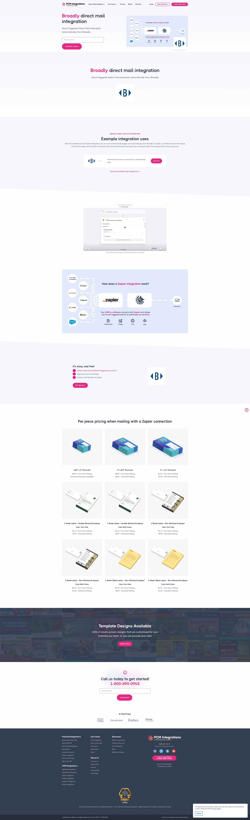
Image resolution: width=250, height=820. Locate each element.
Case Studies (95, 770)
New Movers (66, 749)
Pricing (122, 4)
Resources (116, 737)
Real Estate (94, 749)
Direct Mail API (67, 743)
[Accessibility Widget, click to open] (247, 410)
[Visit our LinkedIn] (167, 751)
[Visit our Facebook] (161, 751)
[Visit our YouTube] (174, 751)
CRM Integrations (69, 766)
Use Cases (112, 4)
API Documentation (118, 740)
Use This (156, 161)
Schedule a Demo (71, 46)
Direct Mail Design (68, 758)
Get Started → (80, 385)
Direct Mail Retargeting (69, 746)
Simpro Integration (68, 784)
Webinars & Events (118, 752)
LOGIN (151, 4)
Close (199, 813)
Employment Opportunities (179, 817)
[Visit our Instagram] (155, 751)
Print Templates (117, 746)
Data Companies (96, 743)
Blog (113, 749)
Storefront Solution (68, 752)
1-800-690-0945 (180, 4)
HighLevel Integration (69, 769)
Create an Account (118, 743)
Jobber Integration (68, 778)
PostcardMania (72, 817)
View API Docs (162, 4)
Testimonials (95, 764)
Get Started (124, 697)
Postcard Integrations (71, 737)
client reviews (170, 746)
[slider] (115, 248)
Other (93, 752)
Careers (93, 767)
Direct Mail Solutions (96, 4)
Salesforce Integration (69, 772)
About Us (95, 758)
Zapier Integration (68, 755)
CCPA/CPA (104, 817)
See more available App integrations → (125, 171)
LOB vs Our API (67, 761)
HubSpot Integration (69, 781)
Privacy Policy (95, 817)
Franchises (94, 746)
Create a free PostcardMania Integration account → (97, 371)
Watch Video (125, 644)
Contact (138, 4)
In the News (94, 773)
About (130, 4)
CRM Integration (96, 740)
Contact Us (94, 761)
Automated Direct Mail (69, 740)
